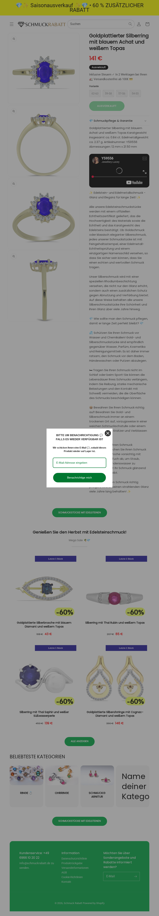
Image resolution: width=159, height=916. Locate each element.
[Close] (107, 433)
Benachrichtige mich (79, 477)
